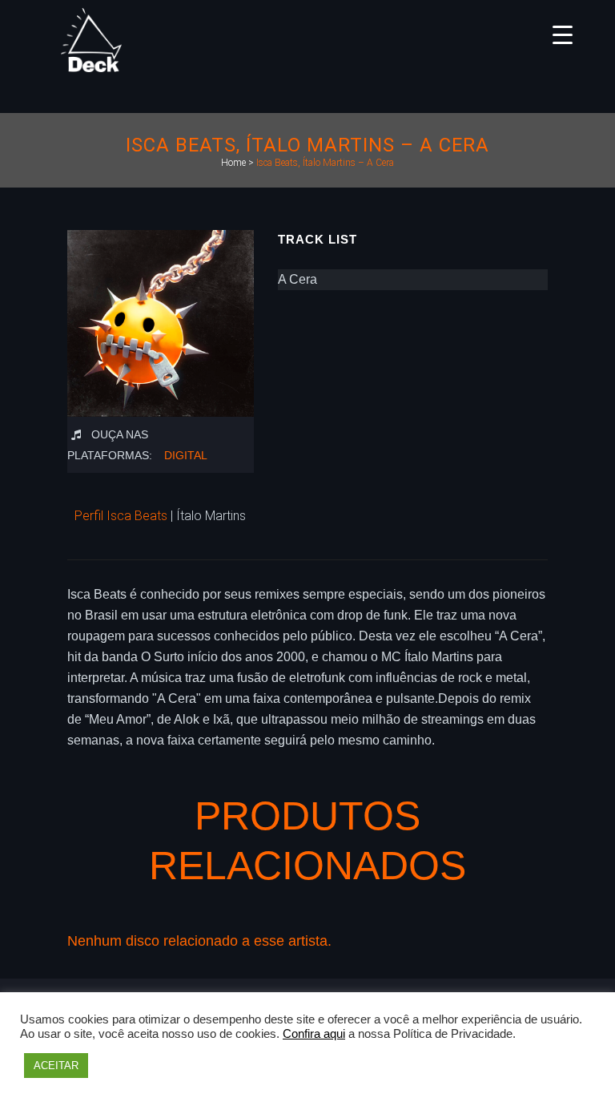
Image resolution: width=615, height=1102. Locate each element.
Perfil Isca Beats (120, 515)
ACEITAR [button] (56, 1066)
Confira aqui (314, 1033)
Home (233, 162)
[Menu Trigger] (563, 34)
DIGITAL (185, 455)
